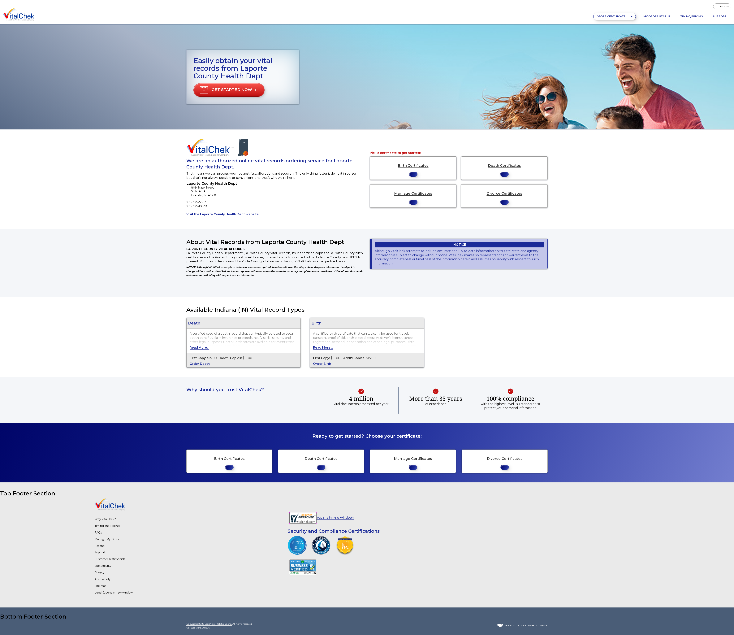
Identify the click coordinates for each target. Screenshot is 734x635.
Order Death (200, 364)
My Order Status (656, 16)
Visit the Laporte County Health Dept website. (222, 214)
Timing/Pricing (691, 16)
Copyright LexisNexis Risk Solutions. (209, 623)
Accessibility (103, 579)
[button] (229, 90)
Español (100, 546)
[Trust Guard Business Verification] (302, 567)
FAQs (98, 532)
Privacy (99, 572)
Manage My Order (107, 539)
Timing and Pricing (107, 526)
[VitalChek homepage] (110, 504)
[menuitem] (722, 6)
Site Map (100, 586)
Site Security (103, 566)
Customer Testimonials (110, 559)
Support (720, 16)
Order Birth (322, 364)
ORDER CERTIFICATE (611, 16)
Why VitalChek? (105, 519)
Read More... (199, 347)
